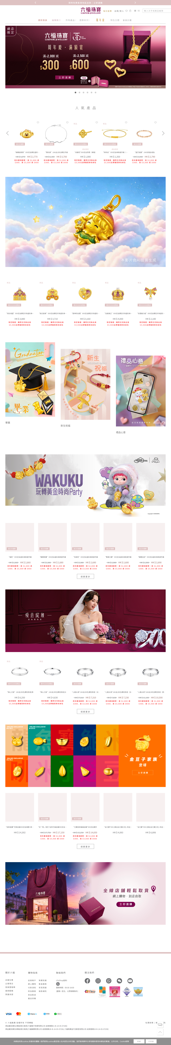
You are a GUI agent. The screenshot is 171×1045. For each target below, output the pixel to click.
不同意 (151, 1041)
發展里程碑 (10, 987)
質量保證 (9, 994)
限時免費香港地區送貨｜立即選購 (86, 2)
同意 (139, 1041)
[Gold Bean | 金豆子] (85, 756)
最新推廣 (42, 20)
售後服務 (43, 984)
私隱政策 (149, 1022)
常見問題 (43, 987)
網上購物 (32, 984)
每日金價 (107, 11)
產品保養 (32, 998)
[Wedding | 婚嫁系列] (85, 620)
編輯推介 (56, 20)
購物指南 (33, 972)
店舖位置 (9, 980)
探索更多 (85, 576)
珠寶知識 (43, 980)
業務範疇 (9, 990)
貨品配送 (32, 994)
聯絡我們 (61, 972)
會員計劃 (127, 20)
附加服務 (32, 991)
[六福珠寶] (91, 10)
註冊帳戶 (32, 980)
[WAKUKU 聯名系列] (85, 485)
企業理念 (9, 983)
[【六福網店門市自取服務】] (85, 893)
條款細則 (43, 991)
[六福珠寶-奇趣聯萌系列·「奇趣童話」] (85, 266)
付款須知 (32, 987)
